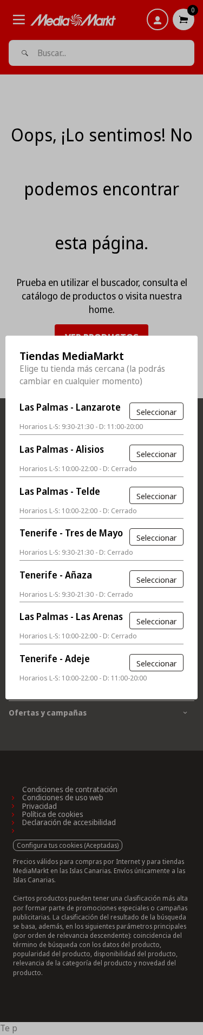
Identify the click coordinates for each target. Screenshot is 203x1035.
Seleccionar (156, 411)
